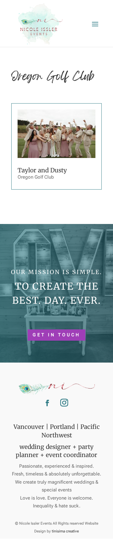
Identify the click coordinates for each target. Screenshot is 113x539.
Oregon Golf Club (36, 177)
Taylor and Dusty (42, 170)
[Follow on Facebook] (47, 403)
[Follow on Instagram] (64, 403)
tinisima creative (65, 531)
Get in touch (56, 334)
